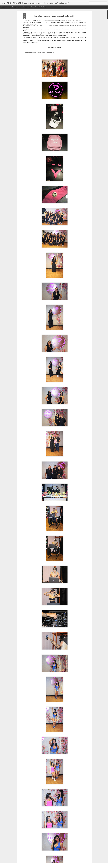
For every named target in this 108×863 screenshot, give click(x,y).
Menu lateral (26, 7)
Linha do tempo (42, 7)
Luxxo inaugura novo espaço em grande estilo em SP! (54, 16)
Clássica (3, 7)
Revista (14, 7)
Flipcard (8, 7)
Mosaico (19, 7)
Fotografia (34, 7)
